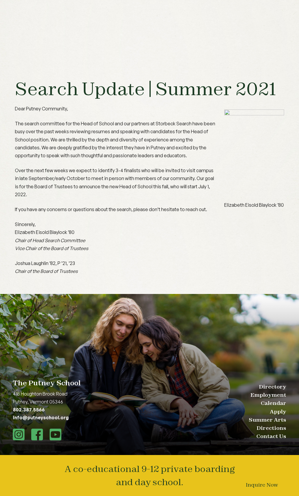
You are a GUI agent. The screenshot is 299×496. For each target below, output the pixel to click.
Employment (268, 394)
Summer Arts (267, 419)
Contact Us (271, 436)
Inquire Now (262, 484)
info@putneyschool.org (41, 417)
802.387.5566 (29, 410)
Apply (278, 411)
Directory (272, 386)
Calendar (273, 403)
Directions (271, 428)
